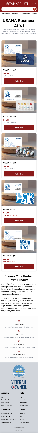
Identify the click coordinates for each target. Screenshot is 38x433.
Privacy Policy (23, 402)
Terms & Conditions (25, 405)
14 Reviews (14, 261)
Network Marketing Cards (8, 419)
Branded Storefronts (25, 13)
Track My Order (5, 400)
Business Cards (6, 13)
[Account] (32, 4)
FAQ (21, 397)
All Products (15, 13)
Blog (21, 416)
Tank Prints (21, 427)
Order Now (19, 81)
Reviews (22, 419)
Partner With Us (5, 416)
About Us (22, 413)
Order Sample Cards (6, 405)
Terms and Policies (19, 430)
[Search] (19, 9)
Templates (34, 13)
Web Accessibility (24, 422)
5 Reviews (14, 215)
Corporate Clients (6, 422)
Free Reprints (5, 402)
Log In (3, 397)
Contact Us (23, 400)
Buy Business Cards (6, 413)
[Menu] (2, 4)
